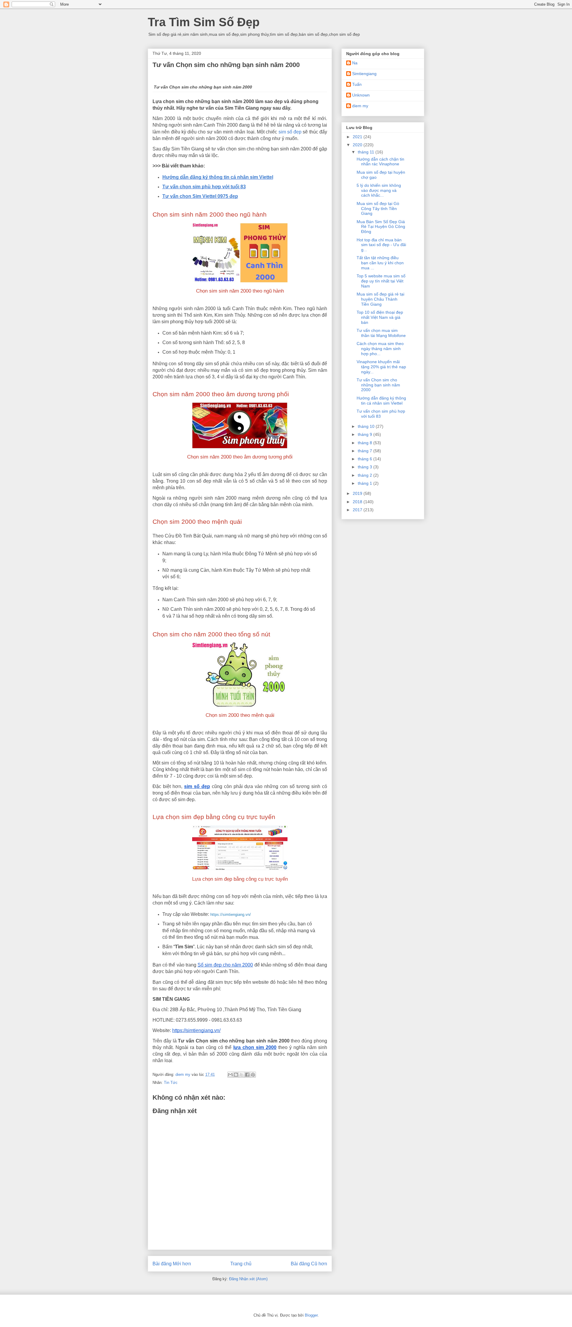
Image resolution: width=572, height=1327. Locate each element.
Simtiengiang (364, 73)
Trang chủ (240, 1263)
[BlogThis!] (236, 1075)
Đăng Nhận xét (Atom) (248, 1279)
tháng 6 (365, 458)
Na (355, 62)
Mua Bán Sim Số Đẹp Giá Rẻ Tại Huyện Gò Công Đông (381, 226)
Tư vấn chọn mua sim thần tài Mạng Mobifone (381, 333)
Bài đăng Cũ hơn (309, 1263)
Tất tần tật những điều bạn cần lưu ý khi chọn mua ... (380, 262)
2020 (358, 144)
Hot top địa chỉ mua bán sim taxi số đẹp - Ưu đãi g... (381, 244)
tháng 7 (365, 450)
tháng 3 (365, 466)
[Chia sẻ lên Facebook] (247, 1075)
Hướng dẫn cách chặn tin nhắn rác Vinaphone (380, 162)
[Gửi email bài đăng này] (230, 1075)
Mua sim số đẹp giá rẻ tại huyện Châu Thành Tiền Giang (380, 299)
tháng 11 (366, 152)
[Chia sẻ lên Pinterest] (253, 1075)
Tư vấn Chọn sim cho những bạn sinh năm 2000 (378, 384)
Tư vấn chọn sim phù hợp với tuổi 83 (204, 186)
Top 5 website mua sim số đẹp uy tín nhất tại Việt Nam (381, 281)
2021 (358, 136)
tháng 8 (365, 442)
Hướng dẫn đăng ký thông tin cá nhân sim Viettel (217, 177)
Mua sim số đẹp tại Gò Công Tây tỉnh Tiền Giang (378, 208)
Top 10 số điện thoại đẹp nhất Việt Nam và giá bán (380, 317)
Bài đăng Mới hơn (172, 1263)
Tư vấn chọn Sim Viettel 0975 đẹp (200, 196)
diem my (360, 105)
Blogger (311, 1315)
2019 (358, 493)
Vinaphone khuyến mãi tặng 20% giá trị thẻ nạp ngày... (381, 366)
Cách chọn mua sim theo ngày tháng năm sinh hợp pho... (380, 348)
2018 (358, 501)
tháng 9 (365, 434)
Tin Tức (171, 1082)
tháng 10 (367, 426)
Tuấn (357, 84)
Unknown (361, 95)
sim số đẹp (290, 131)
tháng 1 (365, 483)
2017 (358, 509)
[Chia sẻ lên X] (242, 1075)
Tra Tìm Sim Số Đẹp (203, 22)
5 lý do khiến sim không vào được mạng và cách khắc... (379, 190)
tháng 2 (365, 475)
